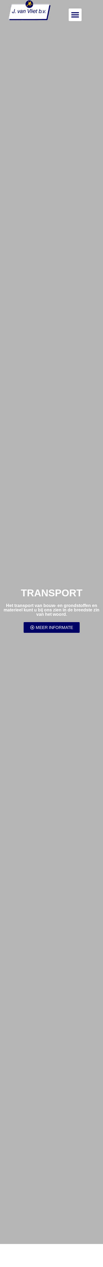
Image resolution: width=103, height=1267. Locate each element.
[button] (75, 14)
